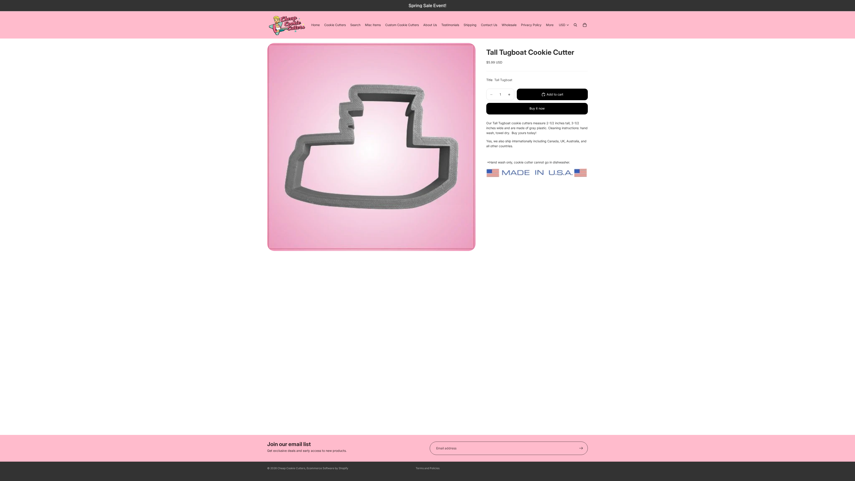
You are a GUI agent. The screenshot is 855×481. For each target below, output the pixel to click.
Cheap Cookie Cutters (291, 468)
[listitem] (550, 25)
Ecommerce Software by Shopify (327, 468)
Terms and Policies (428, 468)
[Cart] (585, 25)
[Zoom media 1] (371, 147)
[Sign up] (581, 448)
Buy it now (537, 108)
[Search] (575, 25)
